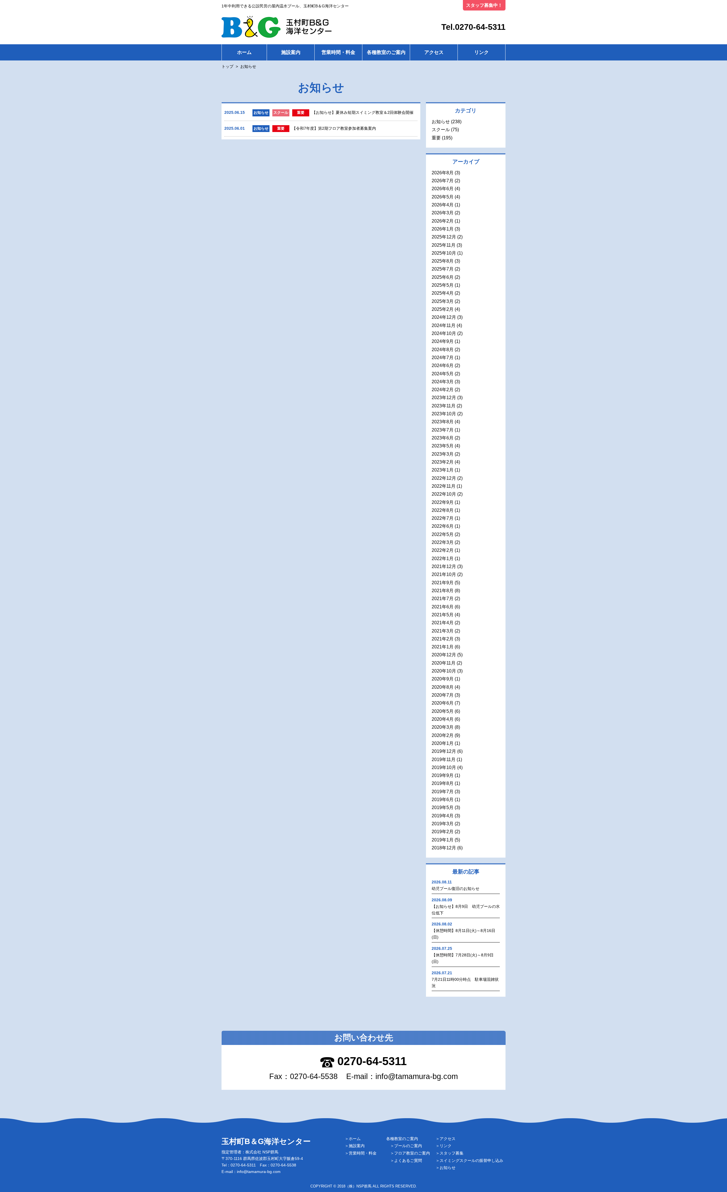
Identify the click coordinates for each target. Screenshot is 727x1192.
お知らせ (441, 121)
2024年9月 (443, 341)
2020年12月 (444, 654)
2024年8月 (443, 349)
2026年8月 (443, 172)
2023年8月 (443, 421)
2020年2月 (443, 735)
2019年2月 (443, 831)
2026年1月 (443, 229)
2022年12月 (444, 478)
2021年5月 (443, 614)
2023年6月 (443, 437)
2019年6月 (443, 799)
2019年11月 (444, 759)
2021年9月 (443, 582)
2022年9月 (443, 502)
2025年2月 (443, 309)
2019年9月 (443, 775)
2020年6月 (443, 703)
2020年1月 (443, 743)
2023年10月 (444, 413)
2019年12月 (444, 751)
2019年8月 (443, 783)
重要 (436, 137)
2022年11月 (444, 486)
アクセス (434, 52)
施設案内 (290, 52)
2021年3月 (443, 631)
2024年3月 (443, 381)
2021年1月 (443, 646)
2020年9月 (443, 678)
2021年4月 (443, 622)
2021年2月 (443, 638)
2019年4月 (443, 815)
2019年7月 (443, 791)
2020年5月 (443, 711)
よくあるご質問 (408, 1160)
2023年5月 (443, 445)
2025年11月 (444, 245)
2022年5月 (443, 534)
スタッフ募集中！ (484, 5)
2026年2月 (443, 221)
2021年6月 (443, 606)
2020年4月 (443, 719)
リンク (481, 52)
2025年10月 (444, 253)
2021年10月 (444, 574)
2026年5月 (443, 196)
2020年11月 (444, 663)
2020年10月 (444, 671)
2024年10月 (444, 333)
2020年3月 (443, 727)
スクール (441, 129)
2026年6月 (443, 188)
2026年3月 (443, 212)
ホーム (244, 52)
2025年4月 (443, 293)
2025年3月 (443, 301)
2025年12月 (444, 236)
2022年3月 (443, 542)
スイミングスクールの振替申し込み (471, 1160)
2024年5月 (443, 373)
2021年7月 (443, 598)
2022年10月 (444, 494)
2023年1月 (443, 470)
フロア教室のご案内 (412, 1153)
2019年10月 (444, 767)
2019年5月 (443, 807)
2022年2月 (443, 550)
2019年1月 (443, 839)
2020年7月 (443, 695)
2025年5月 (443, 285)
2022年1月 (443, 558)
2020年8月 (443, 687)
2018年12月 (444, 847)
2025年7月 (443, 269)
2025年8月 (443, 261)
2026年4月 (443, 204)
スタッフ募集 (451, 1153)
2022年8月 (443, 510)
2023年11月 (444, 405)
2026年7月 (443, 180)
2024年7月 (443, 357)
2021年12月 (444, 566)
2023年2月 (443, 462)
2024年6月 (443, 365)
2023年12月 (444, 397)
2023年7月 (443, 430)
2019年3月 (443, 823)
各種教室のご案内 (386, 52)
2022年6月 (443, 526)
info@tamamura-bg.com (416, 1076)
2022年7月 (443, 518)
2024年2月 (443, 389)
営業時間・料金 (338, 52)
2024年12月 (444, 317)
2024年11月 (444, 325)
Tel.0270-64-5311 (473, 27)
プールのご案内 (408, 1145)
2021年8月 (443, 590)
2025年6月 (443, 277)
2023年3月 (443, 454)
